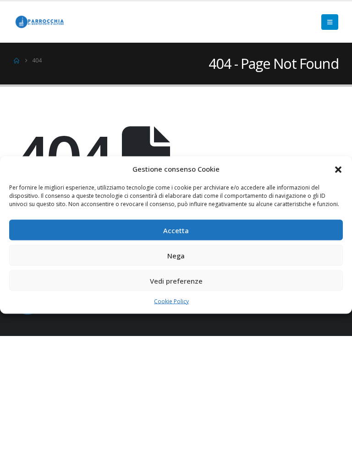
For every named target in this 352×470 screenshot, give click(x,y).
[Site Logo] (39, 22)
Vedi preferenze (176, 280)
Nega (176, 255)
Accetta (176, 230)
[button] (338, 168)
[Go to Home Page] (16, 60)
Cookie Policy (171, 301)
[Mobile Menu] (329, 22)
